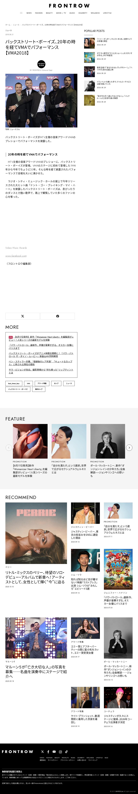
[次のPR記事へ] (129, 448)
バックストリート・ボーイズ (17, 389)
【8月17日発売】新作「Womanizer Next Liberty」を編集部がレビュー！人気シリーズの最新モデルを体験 (41, 338)
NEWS (29, 13)
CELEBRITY (83, 13)
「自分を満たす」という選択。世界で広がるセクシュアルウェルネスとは (69, 469)
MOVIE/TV (65, 758)
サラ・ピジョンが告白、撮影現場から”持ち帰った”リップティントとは (41, 371)
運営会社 (43, 760)
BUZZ (106, 758)
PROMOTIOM (20, 461)
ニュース (16, 25)
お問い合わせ (81, 760)
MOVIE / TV (61, 13)
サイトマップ (92, 760)
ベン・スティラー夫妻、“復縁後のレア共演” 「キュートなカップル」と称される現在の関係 (40, 363)
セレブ (56, 383)
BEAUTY (49, 13)
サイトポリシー (53, 760)
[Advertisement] (41, 288)
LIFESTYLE (107, 13)
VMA (28, 383)
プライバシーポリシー (67, 760)
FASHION (39, 13)
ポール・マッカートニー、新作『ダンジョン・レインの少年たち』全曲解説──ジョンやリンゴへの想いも (107, 471)
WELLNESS (95, 13)
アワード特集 (42, 383)
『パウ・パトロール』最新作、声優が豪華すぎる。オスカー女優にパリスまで (41, 347)
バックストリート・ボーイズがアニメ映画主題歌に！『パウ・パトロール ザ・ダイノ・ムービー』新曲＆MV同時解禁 (41, 355)
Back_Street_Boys (13, 383)
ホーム (7, 25)
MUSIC (72, 13)
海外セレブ (38, 389)
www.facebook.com (16, 256)
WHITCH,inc (119, 791)
